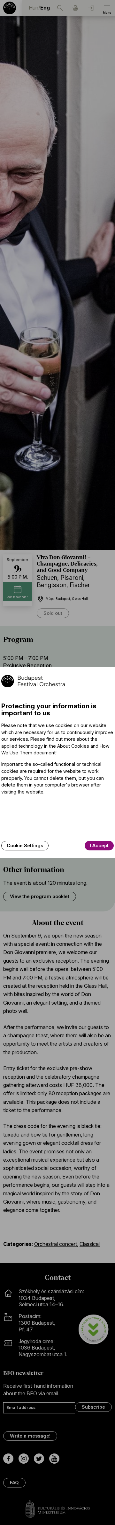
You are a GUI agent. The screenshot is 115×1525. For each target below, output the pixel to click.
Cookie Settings (25, 845)
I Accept (99, 845)
